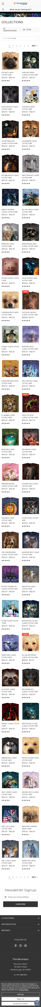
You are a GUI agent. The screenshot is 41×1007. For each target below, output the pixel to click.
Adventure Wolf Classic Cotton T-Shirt (30, 553)
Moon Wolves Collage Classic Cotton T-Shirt (30, 622)
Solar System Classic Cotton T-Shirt (30, 279)
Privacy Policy (23, 990)
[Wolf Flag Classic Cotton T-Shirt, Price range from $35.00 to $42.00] (10, 814)
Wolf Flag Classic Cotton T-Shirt (8, 828)
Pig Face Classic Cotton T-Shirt (10, 279)
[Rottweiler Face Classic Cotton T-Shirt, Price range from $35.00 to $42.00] (10, 163)
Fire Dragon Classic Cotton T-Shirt (29, 451)
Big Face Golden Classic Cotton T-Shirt (30, 759)
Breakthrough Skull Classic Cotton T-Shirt (30, 245)
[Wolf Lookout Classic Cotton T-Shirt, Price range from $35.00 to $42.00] (10, 779)
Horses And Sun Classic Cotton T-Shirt (10, 382)
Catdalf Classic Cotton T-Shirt (10, 348)
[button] (3, 3)
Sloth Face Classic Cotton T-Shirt (8, 690)
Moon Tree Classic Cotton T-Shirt (8, 451)
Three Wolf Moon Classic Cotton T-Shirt (30, 74)
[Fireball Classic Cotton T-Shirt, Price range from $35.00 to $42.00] (10, 711)
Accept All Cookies (20, 1003)
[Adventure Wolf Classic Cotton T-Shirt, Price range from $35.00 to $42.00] (30, 540)
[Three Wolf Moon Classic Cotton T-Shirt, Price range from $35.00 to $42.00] (30, 60)
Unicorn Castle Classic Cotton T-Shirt (30, 793)
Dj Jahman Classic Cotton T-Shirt (8, 416)
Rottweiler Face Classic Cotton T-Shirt (10, 176)
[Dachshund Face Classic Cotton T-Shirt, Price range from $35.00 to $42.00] (30, 677)
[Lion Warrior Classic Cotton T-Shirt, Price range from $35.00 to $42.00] (30, 128)
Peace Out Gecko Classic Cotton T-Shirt (30, 416)
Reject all (20, 999)
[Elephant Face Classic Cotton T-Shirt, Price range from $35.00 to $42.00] (30, 471)
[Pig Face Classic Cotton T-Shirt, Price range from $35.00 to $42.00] (10, 265)
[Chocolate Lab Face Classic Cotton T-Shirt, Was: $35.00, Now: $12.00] (30, 300)
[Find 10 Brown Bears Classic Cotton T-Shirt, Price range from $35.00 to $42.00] (10, 540)
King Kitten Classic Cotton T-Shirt (29, 588)
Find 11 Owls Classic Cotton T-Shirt (9, 862)
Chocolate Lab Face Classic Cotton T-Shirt (30, 313)
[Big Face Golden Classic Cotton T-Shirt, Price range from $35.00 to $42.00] (30, 745)
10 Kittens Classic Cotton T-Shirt (28, 108)
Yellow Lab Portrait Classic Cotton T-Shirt (30, 656)
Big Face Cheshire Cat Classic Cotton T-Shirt (10, 588)
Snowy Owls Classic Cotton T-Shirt (9, 656)
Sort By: (5, 38)
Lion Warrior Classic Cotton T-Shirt (29, 142)
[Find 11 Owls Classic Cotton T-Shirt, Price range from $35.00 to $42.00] (10, 848)
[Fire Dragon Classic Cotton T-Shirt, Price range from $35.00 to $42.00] (30, 437)
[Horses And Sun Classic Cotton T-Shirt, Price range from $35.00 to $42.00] (10, 368)
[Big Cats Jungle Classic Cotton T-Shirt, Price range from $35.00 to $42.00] (30, 197)
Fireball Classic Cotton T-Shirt (10, 725)
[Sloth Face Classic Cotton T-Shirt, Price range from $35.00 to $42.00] (10, 677)
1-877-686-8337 (21, 975)
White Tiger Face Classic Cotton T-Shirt (30, 176)
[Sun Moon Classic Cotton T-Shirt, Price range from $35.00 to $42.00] (10, 505)
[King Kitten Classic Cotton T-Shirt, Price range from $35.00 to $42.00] (30, 574)
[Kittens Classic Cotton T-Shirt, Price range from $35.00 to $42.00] (10, 608)
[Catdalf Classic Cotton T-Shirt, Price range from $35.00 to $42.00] (10, 334)
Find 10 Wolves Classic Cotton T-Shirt (30, 382)
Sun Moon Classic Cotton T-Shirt (8, 519)
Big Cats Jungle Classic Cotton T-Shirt (30, 211)
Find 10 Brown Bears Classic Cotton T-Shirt (10, 553)
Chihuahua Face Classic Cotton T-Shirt (10, 313)
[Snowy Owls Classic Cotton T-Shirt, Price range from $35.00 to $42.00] (10, 642)
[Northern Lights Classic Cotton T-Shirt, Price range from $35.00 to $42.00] (30, 334)
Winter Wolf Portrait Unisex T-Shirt (29, 828)
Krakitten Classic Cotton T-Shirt (8, 245)
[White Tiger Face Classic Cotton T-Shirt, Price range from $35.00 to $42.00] (30, 163)
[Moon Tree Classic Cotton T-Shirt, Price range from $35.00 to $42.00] (10, 437)
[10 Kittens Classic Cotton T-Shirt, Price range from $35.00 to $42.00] (30, 94)
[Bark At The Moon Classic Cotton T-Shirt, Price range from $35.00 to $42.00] (10, 197)
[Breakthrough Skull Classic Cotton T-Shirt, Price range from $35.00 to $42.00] (30, 231)
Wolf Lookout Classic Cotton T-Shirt (9, 793)
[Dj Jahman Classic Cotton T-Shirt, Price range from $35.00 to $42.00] (10, 402)
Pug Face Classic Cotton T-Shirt (8, 74)
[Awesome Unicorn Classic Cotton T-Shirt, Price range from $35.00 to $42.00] (10, 471)
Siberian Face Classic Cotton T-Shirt (9, 759)
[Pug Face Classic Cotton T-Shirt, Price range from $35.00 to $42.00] (10, 60)
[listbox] (23, 38)
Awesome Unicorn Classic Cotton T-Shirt (10, 485)
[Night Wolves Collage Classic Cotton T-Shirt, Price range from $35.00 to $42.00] (30, 711)
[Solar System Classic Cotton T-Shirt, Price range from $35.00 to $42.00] (30, 265)
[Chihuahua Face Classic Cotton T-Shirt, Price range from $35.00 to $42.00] (10, 300)
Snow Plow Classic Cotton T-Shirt (29, 862)
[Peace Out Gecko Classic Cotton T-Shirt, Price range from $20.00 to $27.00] (30, 402)
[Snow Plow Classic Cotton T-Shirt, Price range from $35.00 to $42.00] (30, 848)
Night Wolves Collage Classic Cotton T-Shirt (30, 725)
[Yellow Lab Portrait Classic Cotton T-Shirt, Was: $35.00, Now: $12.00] (30, 642)
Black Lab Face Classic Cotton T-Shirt (10, 108)
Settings (20, 994)
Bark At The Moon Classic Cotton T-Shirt (10, 211)
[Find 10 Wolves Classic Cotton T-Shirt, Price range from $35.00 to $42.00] (30, 368)
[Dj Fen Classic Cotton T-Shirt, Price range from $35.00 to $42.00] (30, 505)
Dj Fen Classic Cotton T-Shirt (30, 519)
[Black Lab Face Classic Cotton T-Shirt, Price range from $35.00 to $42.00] (10, 94)
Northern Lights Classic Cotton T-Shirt (30, 348)
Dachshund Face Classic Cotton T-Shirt (30, 690)
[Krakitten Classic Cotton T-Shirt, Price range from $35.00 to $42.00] (10, 231)
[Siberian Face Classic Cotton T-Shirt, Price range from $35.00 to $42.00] (10, 745)
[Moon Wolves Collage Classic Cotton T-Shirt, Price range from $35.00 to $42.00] (30, 608)
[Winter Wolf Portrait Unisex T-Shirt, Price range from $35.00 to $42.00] (30, 814)
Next (34, 46)
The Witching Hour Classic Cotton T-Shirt (10, 142)
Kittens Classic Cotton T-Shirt (10, 622)
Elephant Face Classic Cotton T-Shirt (30, 485)
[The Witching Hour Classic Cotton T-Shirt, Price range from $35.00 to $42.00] (10, 128)
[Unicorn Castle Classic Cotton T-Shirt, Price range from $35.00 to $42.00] (30, 779)
